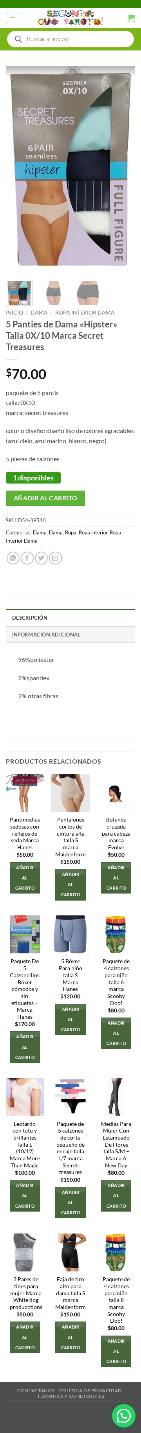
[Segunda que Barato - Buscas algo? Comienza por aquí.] (70, 18)
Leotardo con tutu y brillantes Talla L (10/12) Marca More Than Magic (25, 1145)
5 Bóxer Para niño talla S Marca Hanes (70, 975)
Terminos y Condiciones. (71, 1396)
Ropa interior (93, 532)
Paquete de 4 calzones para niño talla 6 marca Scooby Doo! (116, 982)
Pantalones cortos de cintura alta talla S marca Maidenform (70, 836)
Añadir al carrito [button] (25, 877)
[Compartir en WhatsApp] (13, 558)
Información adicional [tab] (46, 634)
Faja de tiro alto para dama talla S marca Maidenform (70, 1293)
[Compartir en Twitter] (41, 558)
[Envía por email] (55, 558)
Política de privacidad (90, 1390)
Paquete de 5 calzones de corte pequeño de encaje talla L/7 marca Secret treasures (70, 1148)
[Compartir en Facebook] (27, 558)
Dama (39, 312)
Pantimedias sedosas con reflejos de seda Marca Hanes (25, 833)
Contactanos (35, 1390)
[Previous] (18, 171)
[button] (13, 18)
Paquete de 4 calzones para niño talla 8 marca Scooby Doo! (116, 1300)
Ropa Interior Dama (85, 312)
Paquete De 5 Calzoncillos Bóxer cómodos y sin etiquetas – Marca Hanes (25, 988)
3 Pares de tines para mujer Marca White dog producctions (26, 1293)
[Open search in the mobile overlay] (70, 39)
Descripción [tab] (29, 618)
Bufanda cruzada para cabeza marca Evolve (116, 833)
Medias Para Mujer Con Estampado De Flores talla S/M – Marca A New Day (116, 1145)
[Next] (123, 171)
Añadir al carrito (46, 498)
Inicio (14, 312)
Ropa (70, 532)
